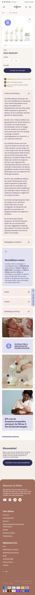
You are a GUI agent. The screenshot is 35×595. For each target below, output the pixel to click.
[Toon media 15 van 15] (29, 45)
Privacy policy (8, 562)
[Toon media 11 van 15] (22, 45)
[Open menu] (4, 7)
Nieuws (5, 530)
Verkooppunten (8, 518)
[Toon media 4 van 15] (10, 45)
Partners (6, 521)
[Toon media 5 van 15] (12, 45)
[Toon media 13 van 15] (26, 45)
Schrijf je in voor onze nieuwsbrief (17, 463)
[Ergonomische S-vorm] (8, 376)
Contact (5, 565)
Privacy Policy (27, 583)
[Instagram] (10, 500)
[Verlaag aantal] (7, 60)
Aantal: (6, 57)
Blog (4, 556)
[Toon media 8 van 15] (17, 45)
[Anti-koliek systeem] (9, 383)
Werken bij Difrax (9, 533)
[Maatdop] (22, 380)
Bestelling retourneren (11, 553)
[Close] (33, 290)
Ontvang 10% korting (33, 299)
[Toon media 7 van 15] (15, 45)
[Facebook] (15, 500)
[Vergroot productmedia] (30, 19)
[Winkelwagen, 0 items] (30, 7)
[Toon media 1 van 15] (5, 45)
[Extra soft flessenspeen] (16, 364)
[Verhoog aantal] (16, 60)
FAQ (4, 546)
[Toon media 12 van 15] (24, 45)
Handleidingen (8, 559)
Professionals (7, 536)
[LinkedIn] (20, 500)
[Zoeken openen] (26, 7)
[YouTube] (5, 500)
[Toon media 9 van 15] (19, 45)
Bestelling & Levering (10, 549)
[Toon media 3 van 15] (8, 45)
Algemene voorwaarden (23, 581)
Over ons (6, 515)
